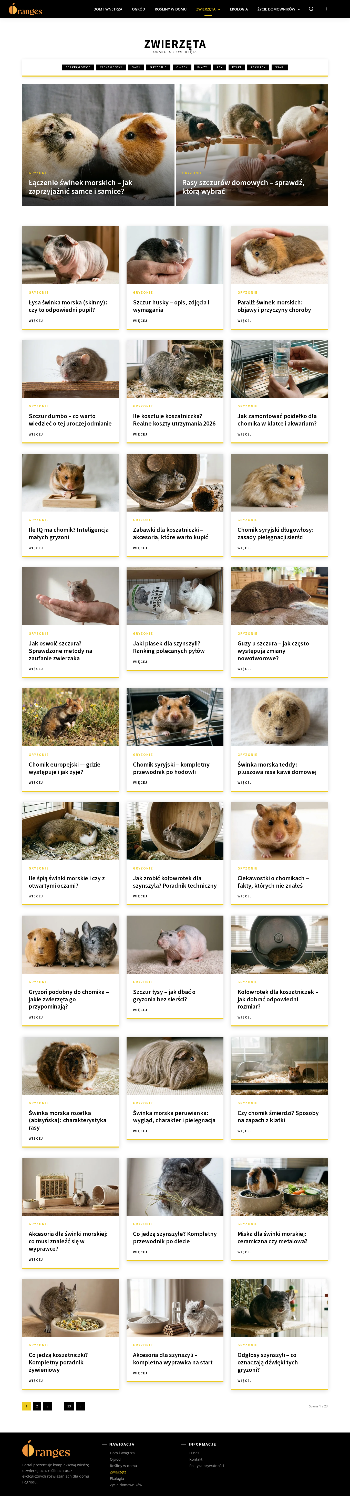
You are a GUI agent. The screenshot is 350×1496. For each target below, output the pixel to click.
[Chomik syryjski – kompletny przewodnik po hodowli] (175, 717)
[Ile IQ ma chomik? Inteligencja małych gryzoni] (70, 483)
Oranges (162, 51)
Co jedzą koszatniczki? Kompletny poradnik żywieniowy (58, 1362)
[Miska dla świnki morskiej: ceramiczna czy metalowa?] (279, 1187)
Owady (182, 67)
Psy (220, 67)
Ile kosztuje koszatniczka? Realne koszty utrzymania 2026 (174, 419)
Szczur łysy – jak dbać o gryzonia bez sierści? (164, 995)
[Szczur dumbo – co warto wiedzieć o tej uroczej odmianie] (70, 369)
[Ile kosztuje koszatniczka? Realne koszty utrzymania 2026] (175, 369)
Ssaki (280, 67)
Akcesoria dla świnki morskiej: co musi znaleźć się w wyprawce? (68, 1241)
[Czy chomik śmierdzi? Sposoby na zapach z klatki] (279, 1066)
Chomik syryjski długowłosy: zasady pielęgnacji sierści (276, 533)
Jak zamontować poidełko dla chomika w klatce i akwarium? (277, 419)
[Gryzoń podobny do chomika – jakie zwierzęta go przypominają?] (70, 944)
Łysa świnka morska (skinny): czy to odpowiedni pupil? (68, 306)
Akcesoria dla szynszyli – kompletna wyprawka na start (173, 1358)
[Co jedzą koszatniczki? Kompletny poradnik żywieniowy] (70, 1308)
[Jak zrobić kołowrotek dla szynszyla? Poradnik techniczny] (175, 831)
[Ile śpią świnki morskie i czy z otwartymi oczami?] (70, 831)
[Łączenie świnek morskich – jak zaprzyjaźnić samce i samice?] (98, 145)
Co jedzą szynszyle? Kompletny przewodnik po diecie (175, 1237)
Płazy (202, 67)
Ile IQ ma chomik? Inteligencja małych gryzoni (69, 533)
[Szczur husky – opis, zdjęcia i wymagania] (175, 255)
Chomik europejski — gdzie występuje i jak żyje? (64, 768)
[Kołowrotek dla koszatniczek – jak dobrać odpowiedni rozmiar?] (279, 944)
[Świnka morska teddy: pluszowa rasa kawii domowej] (279, 717)
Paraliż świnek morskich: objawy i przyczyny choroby (274, 306)
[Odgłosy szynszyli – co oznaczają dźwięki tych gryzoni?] (279, 1308)
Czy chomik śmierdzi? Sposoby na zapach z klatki (278, 1116)
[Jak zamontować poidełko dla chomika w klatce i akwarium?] (279, 369)
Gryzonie (158, 67)
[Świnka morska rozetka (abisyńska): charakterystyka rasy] (70, 1066)
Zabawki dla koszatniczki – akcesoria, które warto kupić (170, 533)
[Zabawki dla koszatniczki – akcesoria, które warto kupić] (175, 483)
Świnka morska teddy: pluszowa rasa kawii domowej (277, 768)
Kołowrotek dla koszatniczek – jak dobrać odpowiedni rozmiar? (278, 999)
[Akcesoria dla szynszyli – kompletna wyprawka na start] (175, 1308)
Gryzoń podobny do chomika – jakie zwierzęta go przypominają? (69, 999)
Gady (136, 67)
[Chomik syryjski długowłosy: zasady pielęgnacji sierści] (279, 483)
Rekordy (258, 67)
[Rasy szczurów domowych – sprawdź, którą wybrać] (252, 145)
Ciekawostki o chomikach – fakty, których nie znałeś (273, 881)
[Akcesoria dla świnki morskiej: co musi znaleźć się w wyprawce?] (70, 1187)
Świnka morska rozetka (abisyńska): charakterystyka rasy (67, 1120)
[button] (311, 8)
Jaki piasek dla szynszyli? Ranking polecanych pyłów (169, 647)
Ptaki (236, 67)
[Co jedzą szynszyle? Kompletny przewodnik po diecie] (175, 1187)
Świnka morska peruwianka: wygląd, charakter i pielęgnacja (174, 1116)
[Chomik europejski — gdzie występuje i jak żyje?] (70, 717)
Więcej (36, 320)
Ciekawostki (111, 67)
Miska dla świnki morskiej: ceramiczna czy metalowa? (272, 1237)
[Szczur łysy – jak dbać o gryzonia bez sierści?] (175, 944)
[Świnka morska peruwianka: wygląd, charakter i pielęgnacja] (175, 1066)
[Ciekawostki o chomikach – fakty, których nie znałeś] (279, 831)
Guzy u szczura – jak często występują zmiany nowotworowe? (273, 650)
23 (69, 1406)
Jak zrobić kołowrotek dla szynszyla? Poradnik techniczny (175, 881)
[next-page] (80, 1406)
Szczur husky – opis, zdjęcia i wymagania (171, 306)
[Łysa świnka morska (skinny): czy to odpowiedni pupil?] (70, 255)
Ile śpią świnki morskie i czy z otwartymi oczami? (67, 881)
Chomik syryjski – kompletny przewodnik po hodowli (171, 768)
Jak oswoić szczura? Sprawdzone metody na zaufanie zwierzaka (60, 650)
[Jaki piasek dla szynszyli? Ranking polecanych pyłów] (175, 596)
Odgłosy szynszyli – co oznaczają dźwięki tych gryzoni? (268, 1362)
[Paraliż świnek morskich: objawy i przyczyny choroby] (279, 255)
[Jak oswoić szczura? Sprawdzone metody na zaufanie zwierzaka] (70, 596)
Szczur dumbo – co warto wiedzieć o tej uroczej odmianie (70, 419)
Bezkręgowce (78, 67)
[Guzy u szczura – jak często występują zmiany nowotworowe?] (279, 596)
